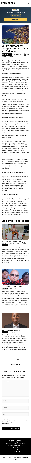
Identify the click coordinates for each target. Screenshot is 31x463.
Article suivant (15, 364)
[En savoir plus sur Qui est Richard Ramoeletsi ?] (15, 277)
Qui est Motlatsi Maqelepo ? (12, 330)
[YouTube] (17, 452)
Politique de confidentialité (15, 445)
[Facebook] (12, 452)
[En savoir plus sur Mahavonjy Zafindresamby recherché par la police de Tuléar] (15, 231)
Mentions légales (15, 442)
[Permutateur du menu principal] (28, 3)
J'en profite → (15, 19)
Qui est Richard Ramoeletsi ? (12, 287)
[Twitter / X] (19, 452)
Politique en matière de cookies (15, 444)
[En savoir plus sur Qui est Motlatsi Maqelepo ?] (15, 320)
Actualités (6, 54)
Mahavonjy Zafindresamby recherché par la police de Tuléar (14, 242)
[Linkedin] (14, 452)
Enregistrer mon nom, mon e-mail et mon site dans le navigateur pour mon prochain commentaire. (15, 421)
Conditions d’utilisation (15, 440)
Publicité (15, 449)
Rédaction (15, 447)
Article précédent (15, 360)
